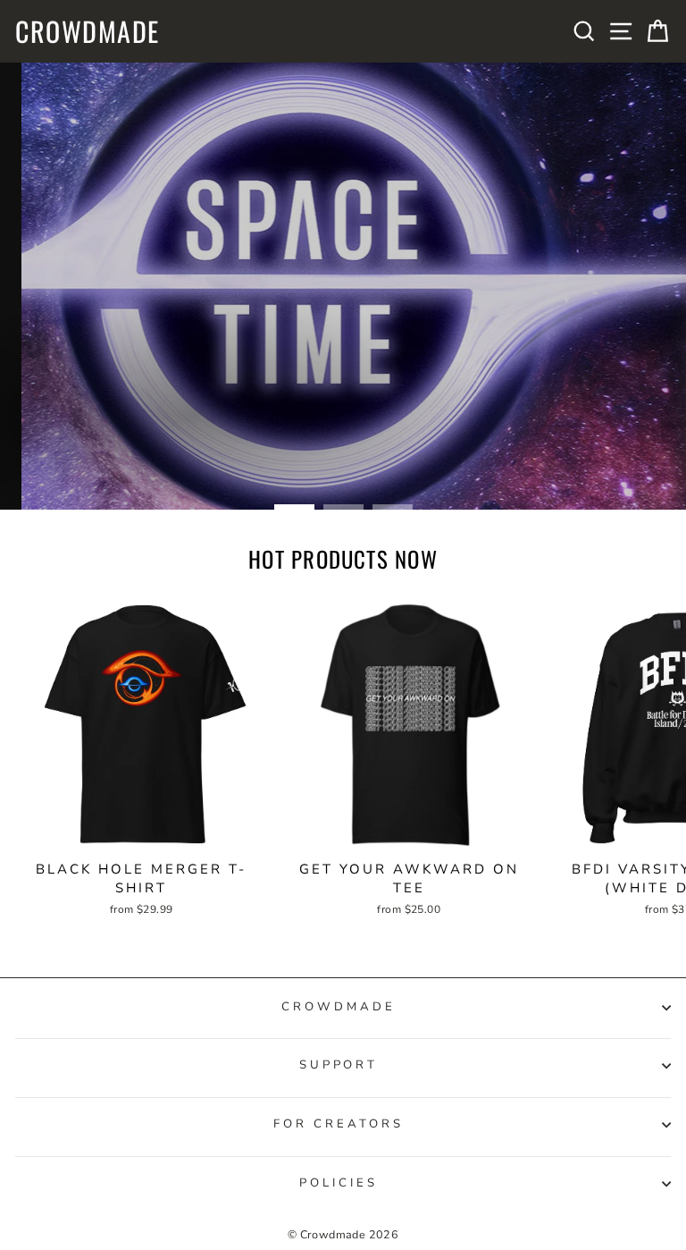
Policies (338, 1183)
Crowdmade (87, 31)
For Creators (338, 1124)
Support (339, 1065)
